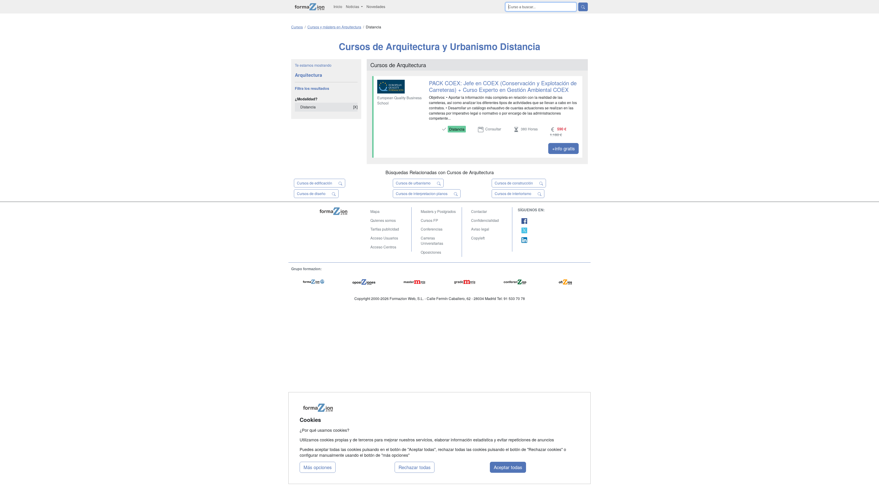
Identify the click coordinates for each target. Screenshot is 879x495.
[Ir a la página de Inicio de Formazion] (313, 281)
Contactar (479, 211)
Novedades (375, 6)
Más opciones (318, 467)
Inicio (338, 6)
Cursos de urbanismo (413, 183)
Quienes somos (383, 220)
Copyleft (478, 238)
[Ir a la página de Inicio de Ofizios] (565, 281)
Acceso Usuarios (384, 238)
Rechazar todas (415, 467)
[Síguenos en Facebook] (524, 220)
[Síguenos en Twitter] (524, 230)
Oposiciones (431, 252)
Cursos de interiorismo (513, 193)
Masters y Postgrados (438, 211)
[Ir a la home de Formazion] (338, 211)
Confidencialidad (485, 220)
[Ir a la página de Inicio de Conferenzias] (515, 281)
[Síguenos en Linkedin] (524, 239)
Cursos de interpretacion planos (422, 193)
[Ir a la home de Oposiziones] (309, 7)
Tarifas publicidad (384, 229)
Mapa (375, 211)
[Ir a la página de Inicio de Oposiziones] (364, 281)
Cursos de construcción (514, 183)
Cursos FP (429, 220)
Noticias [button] (353, 6)
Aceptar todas (508, 467)
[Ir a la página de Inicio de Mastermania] (414, 281)
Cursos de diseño (311, 193)
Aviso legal (480, 229)
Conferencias (431, 229)
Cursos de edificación (315, 183)
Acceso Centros (383, 247)
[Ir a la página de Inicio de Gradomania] (464, 281)
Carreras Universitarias (432, 240)
